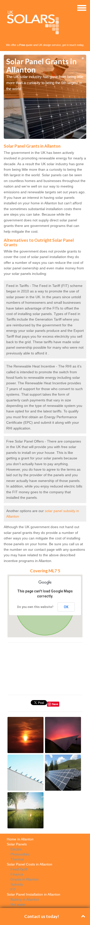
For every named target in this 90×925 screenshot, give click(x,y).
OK (66, 607)
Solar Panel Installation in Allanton (33, 894)
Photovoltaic (20, 854)
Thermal (17, 859)
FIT (13, 889)
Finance (16, 874)
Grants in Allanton (24, 879)
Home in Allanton (20, 839)
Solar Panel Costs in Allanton (29, 864)
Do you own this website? (35, 607)
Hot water (18, 904)
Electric (16, 849)
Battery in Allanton (24, 899)
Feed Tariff (19, 869)
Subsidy (16, 884)
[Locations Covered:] (6, 7)
